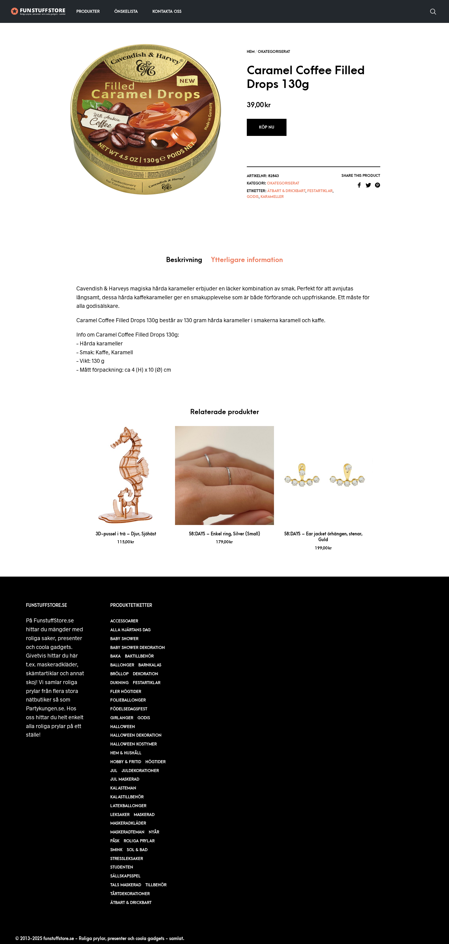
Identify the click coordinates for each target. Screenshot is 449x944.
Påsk (114, 841)
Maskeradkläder (128, 823)
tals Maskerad (125, 885)
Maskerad (144, 814)
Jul (113, 770)
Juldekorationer (140, 770)
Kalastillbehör (127, 797)
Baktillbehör (139, 656)
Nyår (154, 832)
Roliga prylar (139, 841)
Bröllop (119, 674)
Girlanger (121, 718)
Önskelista (126, 11)
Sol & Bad (137, 849)
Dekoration (145, 674)
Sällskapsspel (125, 876)
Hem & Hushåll (125, 753)
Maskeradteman (127, 832)
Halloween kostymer (133, 744)
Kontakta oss (166, 11)
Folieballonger (128, 700)
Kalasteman (123, 788)
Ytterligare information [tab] (247, 260)
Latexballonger (128, 806)
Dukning (119, 682)
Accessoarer (124, 621)
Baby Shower (124, 638)
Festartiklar (320, 191)
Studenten (121, 867)
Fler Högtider (125, 691)
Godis (253, 197)
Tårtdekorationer (130, 893)
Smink (116, 849)
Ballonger (122, 665)
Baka (115, 656)
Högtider (155, 762)
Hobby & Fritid (125, 762)
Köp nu (266, 127)
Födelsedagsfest (128, 709)
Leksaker (120, 814)
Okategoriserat (274, 51)
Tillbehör (155, 885)
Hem (251, 51)
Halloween (122, 726)
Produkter (88, 11)
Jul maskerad (124, 779)
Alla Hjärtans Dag (130, 630)
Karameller (272, 197)
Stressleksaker (126, 858)
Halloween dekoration (136, 735)
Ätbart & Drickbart (286, 191)
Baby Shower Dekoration (137, 647)
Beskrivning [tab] (184, 260)
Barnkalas (149, 665)
